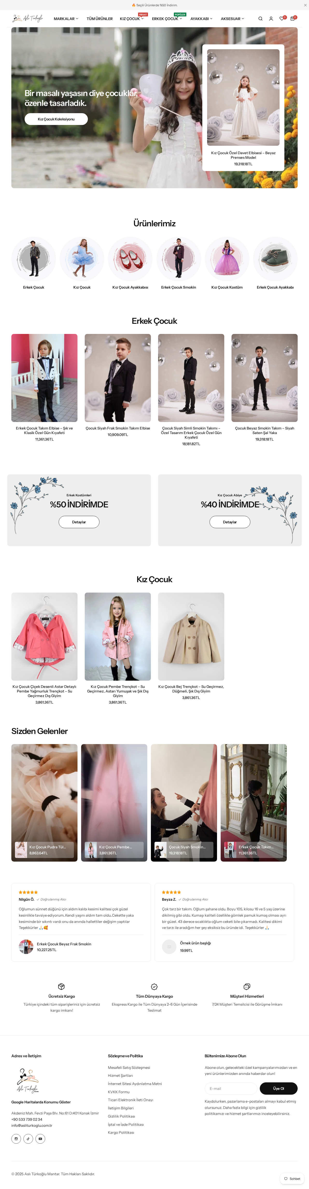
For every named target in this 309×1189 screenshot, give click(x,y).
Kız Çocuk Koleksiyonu (56, 119)
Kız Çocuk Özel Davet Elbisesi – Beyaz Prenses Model (243, 155)
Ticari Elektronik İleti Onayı (130, 1100)
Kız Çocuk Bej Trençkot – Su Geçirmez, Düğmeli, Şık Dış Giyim (191, 688)
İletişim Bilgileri (121, 1108)
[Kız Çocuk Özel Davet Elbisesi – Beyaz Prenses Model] (243, 97)
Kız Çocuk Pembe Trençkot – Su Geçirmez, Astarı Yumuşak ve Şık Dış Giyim (117, 691)
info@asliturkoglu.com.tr (31, 1125)
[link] (169, 947)
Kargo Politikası (121, 1132)
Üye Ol (278, 1088)
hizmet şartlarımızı (245, 1113)
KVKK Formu (119, 1092)
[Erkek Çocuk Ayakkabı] (275, 259)
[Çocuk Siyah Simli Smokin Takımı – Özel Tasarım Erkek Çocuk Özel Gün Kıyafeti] (191, 378)
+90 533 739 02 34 (26, 1119)
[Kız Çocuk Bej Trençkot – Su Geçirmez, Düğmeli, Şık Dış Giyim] (191, 637)
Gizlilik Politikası (121, 1116)
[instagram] (16, 1139)
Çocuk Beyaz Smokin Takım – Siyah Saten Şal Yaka (264, 430)
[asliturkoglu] (27, 19)
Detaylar (79, 522)
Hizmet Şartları (120, 1075)
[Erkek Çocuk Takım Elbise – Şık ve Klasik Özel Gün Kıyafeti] (44, 378)
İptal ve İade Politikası (126, 1124)
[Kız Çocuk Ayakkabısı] (130, 259)
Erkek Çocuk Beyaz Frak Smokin (64, 944)
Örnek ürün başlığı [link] (195, 943)
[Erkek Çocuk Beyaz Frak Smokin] (26, 947)
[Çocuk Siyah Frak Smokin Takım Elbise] (118, 378)
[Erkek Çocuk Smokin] (178, 259)
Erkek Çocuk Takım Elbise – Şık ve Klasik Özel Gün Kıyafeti (44, 430)
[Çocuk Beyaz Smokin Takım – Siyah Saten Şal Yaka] (265, 378)
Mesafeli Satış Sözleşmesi (129, 1067)
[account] (271, 18)
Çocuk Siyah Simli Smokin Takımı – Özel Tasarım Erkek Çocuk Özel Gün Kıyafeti (191, 433)
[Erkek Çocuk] (33, 259)
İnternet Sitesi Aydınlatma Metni (135, 1083)
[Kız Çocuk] (82, 259)
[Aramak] (260, 18)
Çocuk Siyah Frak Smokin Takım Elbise (118, 428)
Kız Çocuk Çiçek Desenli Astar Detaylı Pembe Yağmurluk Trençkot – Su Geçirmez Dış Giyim (44, 691)
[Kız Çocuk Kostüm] (227, 259)
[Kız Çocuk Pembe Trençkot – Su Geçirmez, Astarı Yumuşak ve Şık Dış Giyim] (118, 637)
